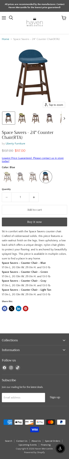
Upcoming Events (28, 445)
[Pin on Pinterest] (25, 308)
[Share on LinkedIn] (18, 308)
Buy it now (34, 221)
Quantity (6, 189)
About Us (36, 441)
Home (5, 39)
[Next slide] (64, 118)
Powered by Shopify (34, 452)
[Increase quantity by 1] (34, 197)
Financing (46, 445)
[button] (8, 118)
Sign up (55, 397)
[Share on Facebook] (4, 308)
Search (8, 441)
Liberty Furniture (15, 143)
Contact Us (21, 441)
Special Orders (52, 441)
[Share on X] (11, 308)
